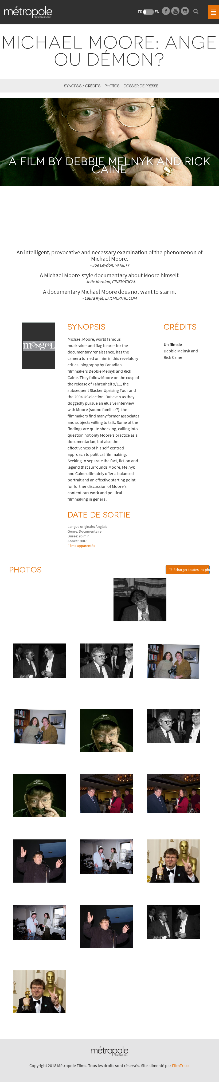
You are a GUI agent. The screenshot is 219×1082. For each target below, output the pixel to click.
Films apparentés (81, 545)
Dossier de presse (141, 85)
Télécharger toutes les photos (189, 569)
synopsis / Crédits (82, 85)
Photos (112, 85)
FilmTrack (181, 1065)
